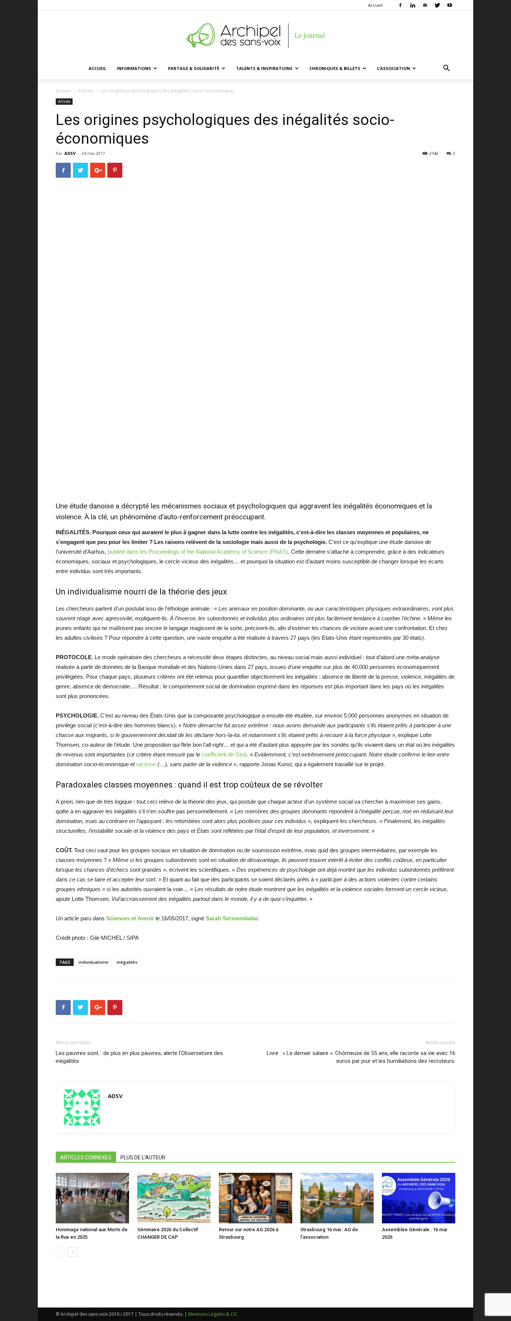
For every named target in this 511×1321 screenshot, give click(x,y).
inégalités (127, 962)
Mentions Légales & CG (212, 1314)
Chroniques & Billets (334, 68)
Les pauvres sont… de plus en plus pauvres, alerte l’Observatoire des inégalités (139, 1057)
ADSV (70, 153)
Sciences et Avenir (130, 918)
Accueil (375, 5)
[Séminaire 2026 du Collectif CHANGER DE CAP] (174, 1198)
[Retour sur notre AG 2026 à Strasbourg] (255, 1198)
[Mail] (425, 5)
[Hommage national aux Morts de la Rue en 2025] (92, 1198)
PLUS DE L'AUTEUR (142, 1158)
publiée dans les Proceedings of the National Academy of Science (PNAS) (198, 551)
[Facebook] (400, 5)
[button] (446, 69)
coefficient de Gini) (224, 754)
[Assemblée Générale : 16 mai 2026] (418, 1198)
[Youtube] (449, 5)
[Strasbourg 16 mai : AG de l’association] (337, 1198)
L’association (393, 68)
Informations (134, 68)
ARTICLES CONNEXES (85, 1158)
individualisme (93, 962)
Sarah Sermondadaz (232, 918)
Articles (86, 91)
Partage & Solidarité (193, 68)
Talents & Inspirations (264, 68)
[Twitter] (437, 5)
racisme (146, 764)
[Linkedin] (412, 5)
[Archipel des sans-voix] (255, 35)
